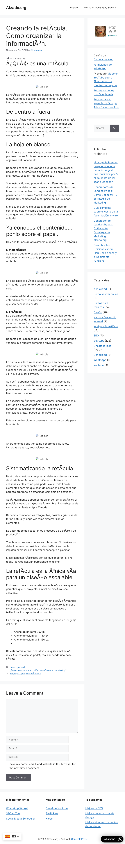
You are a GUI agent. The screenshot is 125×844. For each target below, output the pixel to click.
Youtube (99, 365)
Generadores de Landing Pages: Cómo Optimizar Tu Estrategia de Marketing (105, 195)
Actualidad (100, 289)
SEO (96, 335)
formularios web (103, 59)
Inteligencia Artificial (106, 326)
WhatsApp (100, 360)
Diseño (98, 312)
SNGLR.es (52, 813)
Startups (99, 340)
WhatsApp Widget (17, 808)
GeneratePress (79, 839)
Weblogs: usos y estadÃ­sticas (25, 673)
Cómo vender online (106, 294)
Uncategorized (17, 667)
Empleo (74, 7)
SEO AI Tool (13, 813)
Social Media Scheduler (20, 818)
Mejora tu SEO (94, 808)
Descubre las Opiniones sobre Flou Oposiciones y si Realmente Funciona (105, 253)
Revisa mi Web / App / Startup (100, 7)
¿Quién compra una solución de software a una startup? (38, 670)
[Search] (114, 128)
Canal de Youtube (57, 808)
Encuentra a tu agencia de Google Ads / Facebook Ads (106, 103)
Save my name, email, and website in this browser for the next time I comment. (42, 766)
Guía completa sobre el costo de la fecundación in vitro (106, 211)
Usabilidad (100, 354)
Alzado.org (16, 7)
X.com (49, 818)
